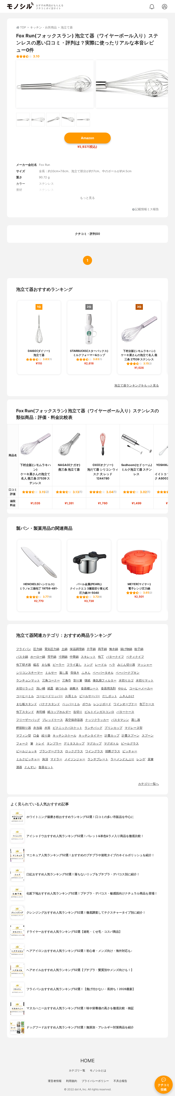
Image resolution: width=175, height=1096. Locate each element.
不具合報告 (120, 1081)
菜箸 (151, 759)
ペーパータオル (103, 672)
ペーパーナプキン (127, 672)
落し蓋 (63, 672)
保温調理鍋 (77, 649)
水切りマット (145, 680)
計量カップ (112, 735)
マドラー (56, 759)
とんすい (30, 767)
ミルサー (51, 672)
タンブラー (54, 743)
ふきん (86, 672)
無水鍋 (113, 649)
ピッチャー (129, 751)
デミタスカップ (74, 743)
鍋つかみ (61, 688)
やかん (122, 688)
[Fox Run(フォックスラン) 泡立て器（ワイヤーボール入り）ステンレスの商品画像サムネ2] (38, 119)
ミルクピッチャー (28, 759)
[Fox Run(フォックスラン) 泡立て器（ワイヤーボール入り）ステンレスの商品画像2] (134, 84)
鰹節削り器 (23, 728)
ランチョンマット (28, 680)
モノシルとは (98, 1070)
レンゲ (140, 759)
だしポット (109, 696)
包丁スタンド (25, 712)
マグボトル (111, 743)
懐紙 (87, 680)
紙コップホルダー (59, 712)
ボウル (86, 704)
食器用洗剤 (108, 688)
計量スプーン (130, 735)
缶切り (77, 712)
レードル (101, 664)
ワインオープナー (125, 704)
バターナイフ (115, 656)
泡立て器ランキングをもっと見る (136, 385)
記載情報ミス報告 (147, 209)
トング (88, 664)
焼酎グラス (112, 751)
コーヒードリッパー (49, 696)
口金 (36, 735)
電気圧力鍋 (51, 649)
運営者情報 (55, 1081)
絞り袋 (45, 735)
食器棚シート (90, 688)
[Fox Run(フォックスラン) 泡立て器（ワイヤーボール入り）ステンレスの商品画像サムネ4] (68, 119)
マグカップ (94, 743)
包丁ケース (146, 704)
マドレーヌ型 (133, 728)
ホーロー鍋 (37, 656)
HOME (87, 1060)
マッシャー (144, 664)
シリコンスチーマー (29, 672)
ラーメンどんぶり (122, 759)
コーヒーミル (25, 696)
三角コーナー (51, 680)
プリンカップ (113, 728)
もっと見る (87, 198)
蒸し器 (135, 720)
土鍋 (64, 649)
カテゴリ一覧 (77, 1070)
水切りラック (25, 688)
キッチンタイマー (90, 735)
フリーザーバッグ (28, 720)
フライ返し (74, 664)
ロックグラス (74, 751)
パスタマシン (120, 720)
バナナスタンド (49, 704)
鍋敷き (74, 688)
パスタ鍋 (22, 656)
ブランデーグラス (51, 751)
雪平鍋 (51, 656)
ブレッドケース (52, 720)
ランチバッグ (93, 728)
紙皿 (50, 688)
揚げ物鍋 (126, 649)
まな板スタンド (26, 704)
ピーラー (58, 664)
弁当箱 (37, 728)
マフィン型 (23, 735)
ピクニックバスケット (67, 728)
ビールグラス (130, 743)
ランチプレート (98, 759)
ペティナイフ (135, 656)
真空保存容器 (74, 720)
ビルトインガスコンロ (99, 712)
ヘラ (112, 664)
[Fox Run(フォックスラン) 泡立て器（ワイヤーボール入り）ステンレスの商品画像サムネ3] (53, 119)
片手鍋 (91, 649)
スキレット (88, 656)
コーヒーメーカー (141, 688)
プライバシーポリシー (95, 1081)
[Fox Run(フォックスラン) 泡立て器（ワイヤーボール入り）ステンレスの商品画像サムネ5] (83, 119)
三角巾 (66, 680)
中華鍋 (74, 656)
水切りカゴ (126, 680)
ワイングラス (94, 751)
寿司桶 (40, 712)
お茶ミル (71, 696)
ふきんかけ (126, 696)
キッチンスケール (64, 735)
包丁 (101, 656)
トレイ (40, 743)
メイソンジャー (74, 759)
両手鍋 (102, 649)
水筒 (47, 728)
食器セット (46, 767)
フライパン (23, 649)
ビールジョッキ (26, 751)
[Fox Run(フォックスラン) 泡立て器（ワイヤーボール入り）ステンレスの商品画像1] (55, 84)
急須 (45, 759)
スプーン (148, 735)
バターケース (125, 712)
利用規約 (71, 1081)
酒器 (19, 767)
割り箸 (77, 680)
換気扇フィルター (104, 680)
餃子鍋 (138, 649)
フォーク (22, 743)
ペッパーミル (71, 704)
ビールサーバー (89, 696)
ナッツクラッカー (97, 720)
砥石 (36, 664)
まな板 (45, 664)
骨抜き (74, 672)
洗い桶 (40, 688)
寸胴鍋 (63, 656)
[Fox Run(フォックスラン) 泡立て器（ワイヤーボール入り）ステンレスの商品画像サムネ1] (23, 119)
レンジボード (102, 704)
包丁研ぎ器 (23, 664)
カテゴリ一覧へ (148, 784)
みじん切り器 (126, 664)
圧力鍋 (37, 649)
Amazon (87, 138)
